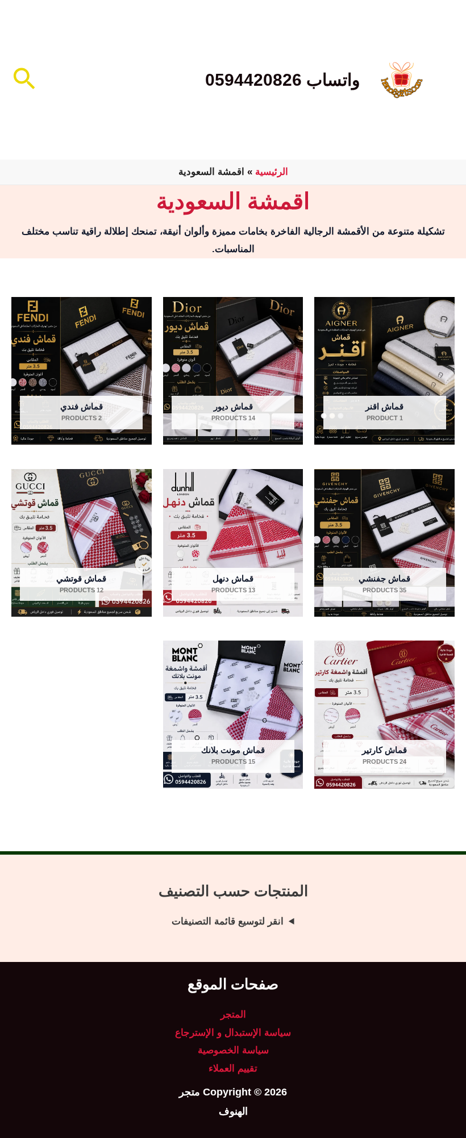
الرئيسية (271, 171)
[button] (23, 80)
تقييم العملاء (233, 1068)
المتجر (233, 1014)
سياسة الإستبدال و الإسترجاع (233, 1032)
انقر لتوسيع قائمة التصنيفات (228, 921)
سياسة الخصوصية (233, 1050)
